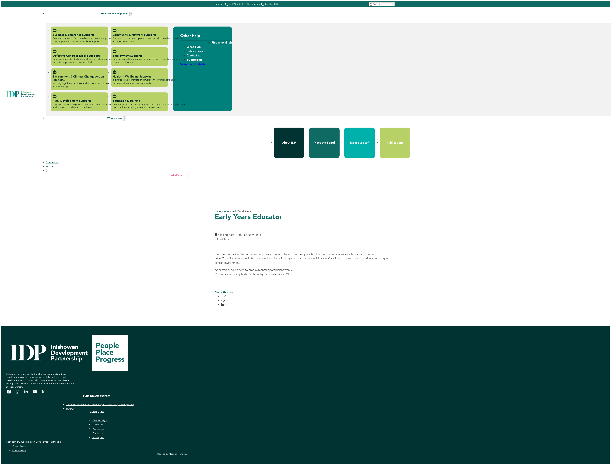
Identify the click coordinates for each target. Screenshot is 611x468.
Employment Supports (127, 56)
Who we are (114, 118)
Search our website (193, 64)
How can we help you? (114, 13)
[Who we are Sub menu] (124, 118)
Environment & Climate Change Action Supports (78, 78)
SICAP (49, 166)
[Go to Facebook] (9, 392)
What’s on (177, 175)
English (376, 4)
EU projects (194, 60)
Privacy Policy (19, 446)
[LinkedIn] (223, 305)
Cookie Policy (19, 450)
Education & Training (126, 101)
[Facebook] (223, 296)
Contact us (194, 56)
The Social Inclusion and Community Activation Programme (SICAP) (100, 404)
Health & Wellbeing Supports (132, 77)
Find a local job (222, 43)
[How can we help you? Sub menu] (131, 14)
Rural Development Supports (72, 101)
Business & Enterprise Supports (73, 35)
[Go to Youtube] (35, 392)
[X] (223, 301)
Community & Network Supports (134, 35)
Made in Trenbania (178, 453)
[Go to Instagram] (17, 392)
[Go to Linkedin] (26, 392)
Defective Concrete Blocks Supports (77, 56)
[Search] (47, 171)
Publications (195, 51)
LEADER (70, 408)
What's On (194, 47)
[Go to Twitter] (43, 392)
